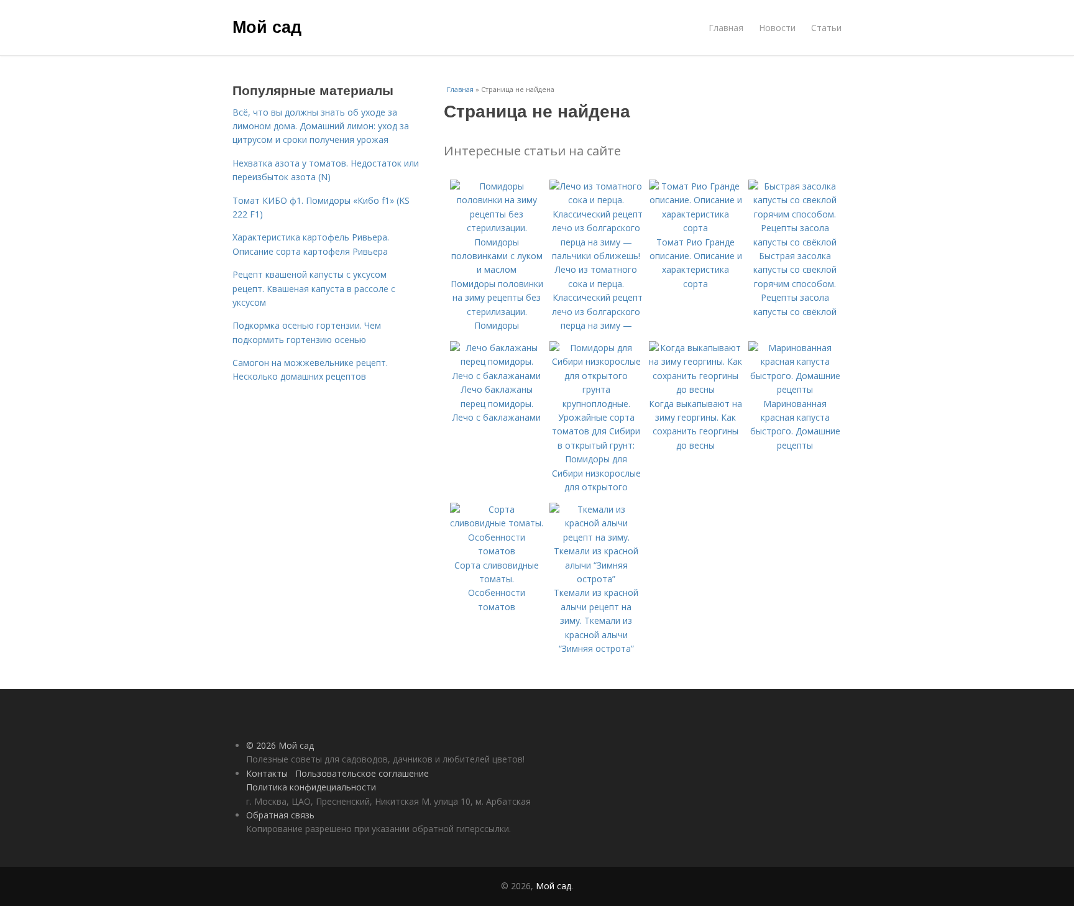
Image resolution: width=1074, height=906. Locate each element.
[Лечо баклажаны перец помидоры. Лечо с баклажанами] (496, 376)
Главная (726, 28)
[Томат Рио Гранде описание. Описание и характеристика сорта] (695, 228)
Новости (777, 28)
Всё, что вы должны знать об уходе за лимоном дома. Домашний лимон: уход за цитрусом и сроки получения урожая (320, 126)
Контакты (267, 773)
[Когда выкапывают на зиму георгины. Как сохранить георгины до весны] (695, 389)
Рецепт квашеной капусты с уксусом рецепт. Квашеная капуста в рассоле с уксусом (313, 288)
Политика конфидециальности (311, 787)
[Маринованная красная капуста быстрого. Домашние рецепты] (795, 389)
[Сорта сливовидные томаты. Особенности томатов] (496, 551)
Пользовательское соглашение (362, 773)
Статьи (826, 28)
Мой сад (266, 26)
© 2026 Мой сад (280, 745)
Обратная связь (280, 815)
